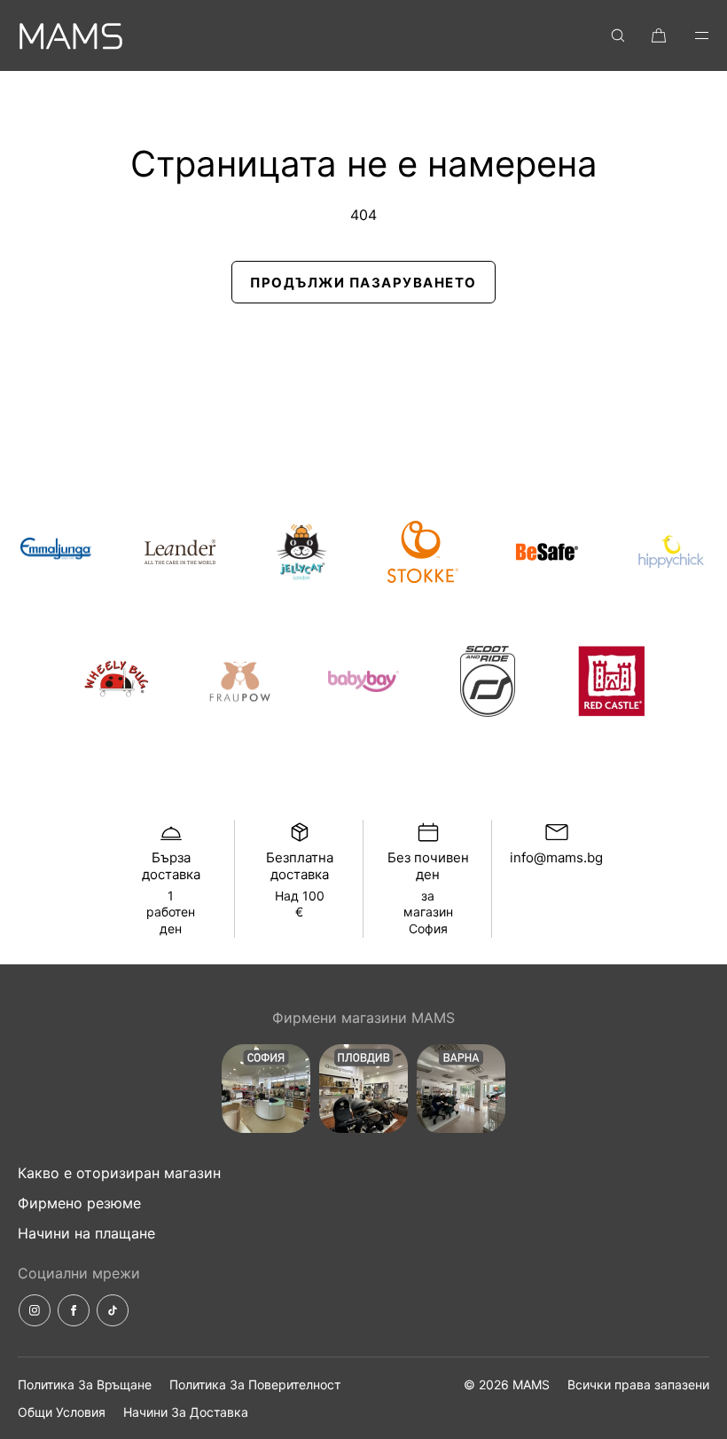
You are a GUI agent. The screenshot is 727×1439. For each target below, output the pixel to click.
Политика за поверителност (254, 1384)
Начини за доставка (185, 1411)
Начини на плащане (86, 1233)
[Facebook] (73, 1310)
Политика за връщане (85, 1384)
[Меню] (689, 35)
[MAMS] (71, 35)
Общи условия (62, 1411)
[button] (618, 35)
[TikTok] (112, 1310)
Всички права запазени (638, 1384)
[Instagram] (34, 1310)
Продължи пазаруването (363, 282)
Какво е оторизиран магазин (119, 1173)
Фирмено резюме (79, 1203)
